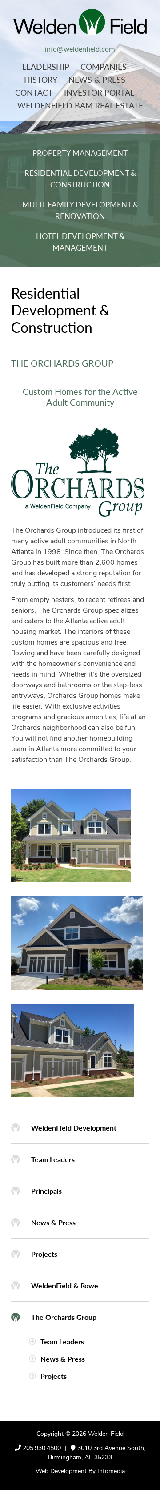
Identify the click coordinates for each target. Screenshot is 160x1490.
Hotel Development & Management (80, 242)
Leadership (45, 66)
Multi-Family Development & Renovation (80, 210)
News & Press (96, 79)
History (40, 79)
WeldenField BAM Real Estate (80, 105)
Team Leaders (53, 1159)
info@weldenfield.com (80, 49)
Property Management (80, 152)
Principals (46, 1191)
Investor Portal (99, 92)
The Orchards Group (63, 1317)
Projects (44, 1254)
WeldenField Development (73, 1127)
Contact (34, 92)
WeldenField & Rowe (64, 1285)
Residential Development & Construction (80, 178)
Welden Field (106, 1434)
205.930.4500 (42, 1448)
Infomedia (111, 1471)
